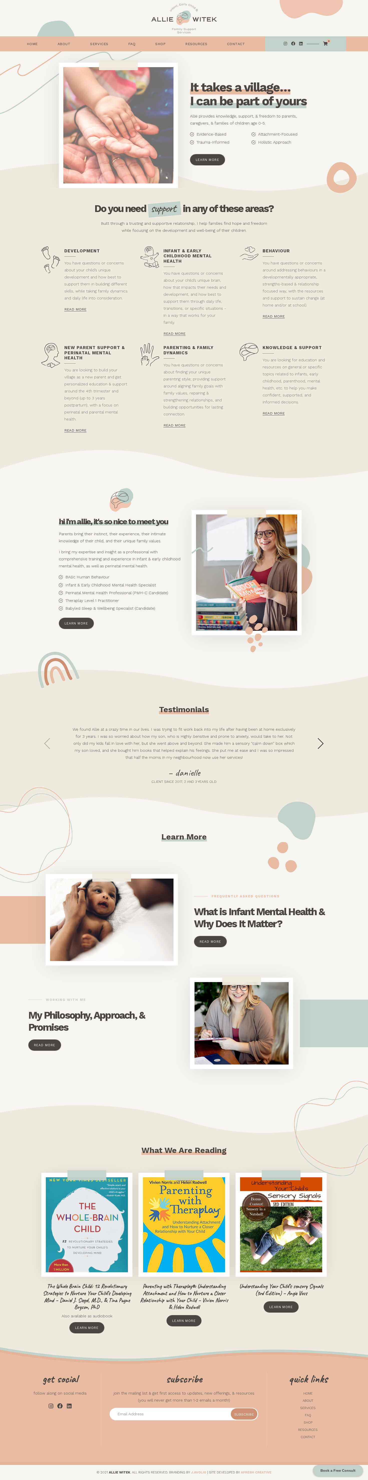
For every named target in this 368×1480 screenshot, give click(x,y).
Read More (210, 941)
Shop (308, 1422)
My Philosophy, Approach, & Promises (86, 1021)
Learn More (207, 160)
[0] (325, 43)
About (308, 1401)
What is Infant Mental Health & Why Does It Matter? (259, 918)
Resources (308, 1430)
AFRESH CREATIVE (256, 1472)
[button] (76, 623)
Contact (308, 1437)
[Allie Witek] (184, 18)
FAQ (308, 1415)
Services (308, 1408)
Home (308, 1393)
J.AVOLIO (198, 1472)
